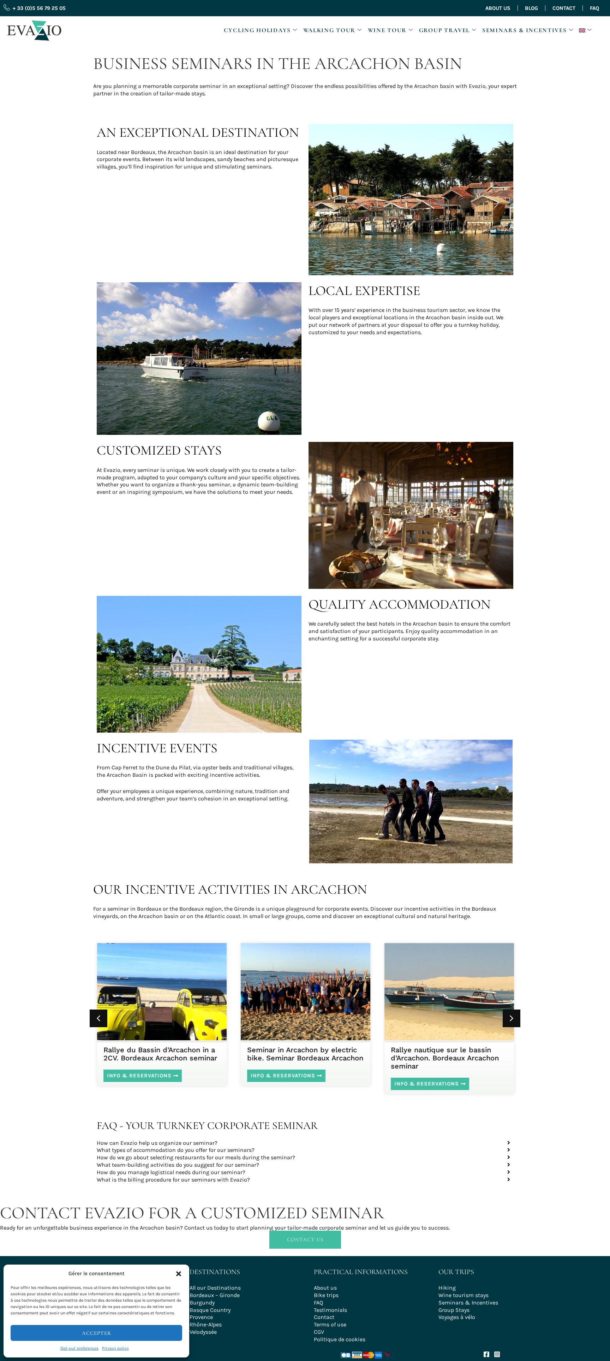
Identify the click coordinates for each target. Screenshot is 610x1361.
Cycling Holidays (257, 30)
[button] (178, 1273)
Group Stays (454, 1310)
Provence (201, 1317)
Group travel (444, 30)
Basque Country (210, 1310)
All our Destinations (215, 1287)
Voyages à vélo (456, 1317)
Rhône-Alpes (206, 1324)
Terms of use (330, 1324)
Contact (563, 8)
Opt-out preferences (79, 1348)
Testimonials (330, 1310)
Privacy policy (115, 1348)
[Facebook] (486, 1354)
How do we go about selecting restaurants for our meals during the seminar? (196, 1157)
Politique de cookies (339, 1339)
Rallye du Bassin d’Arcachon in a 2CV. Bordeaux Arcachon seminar (160, 1054)
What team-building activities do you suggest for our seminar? (178, 1164)
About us (497, 8)
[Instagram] (497, 1354)
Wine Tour (387, 30)
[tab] (305, 1143)
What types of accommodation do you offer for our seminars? (176, 1150)
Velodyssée (203, 1332)
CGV (319, 1332)
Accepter (96, 1333)
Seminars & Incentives (524, 30)
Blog (531, 8)
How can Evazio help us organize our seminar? (157, 1143)
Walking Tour (329, 30)
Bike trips (326, 1295)
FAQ (594, 8)
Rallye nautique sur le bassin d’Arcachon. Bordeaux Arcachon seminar (444, 1058)
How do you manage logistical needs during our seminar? (171, 1172)
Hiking (447, 1287)
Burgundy (202, 1302)
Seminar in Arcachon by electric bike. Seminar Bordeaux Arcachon (305, 1054)
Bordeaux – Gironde (215, 1295)
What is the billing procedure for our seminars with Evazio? (173, 1179)
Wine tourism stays (463, 1295)
